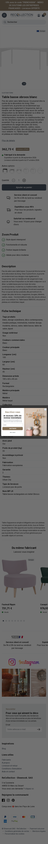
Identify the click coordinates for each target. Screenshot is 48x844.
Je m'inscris (12, 428)
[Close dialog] (45, 409)
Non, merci (12, 432)
